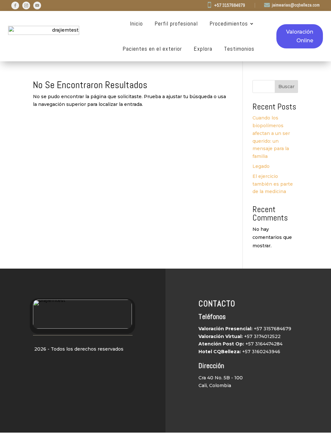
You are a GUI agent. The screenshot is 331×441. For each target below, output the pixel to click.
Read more (56, 77)
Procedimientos (228, 23)
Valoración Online (299, 36)
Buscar (286, 86)
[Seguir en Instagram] (26, 5)
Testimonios (239, 48)
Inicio (136, 23)
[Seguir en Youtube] (37, 5)
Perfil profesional (176, 23)
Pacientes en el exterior (152, 48)
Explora (203, 48)
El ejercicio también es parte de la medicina (272, 184)
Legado (261, 166)
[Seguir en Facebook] (15, 5)
